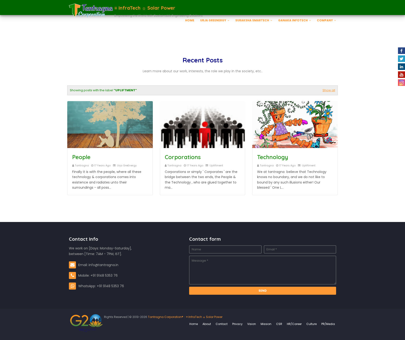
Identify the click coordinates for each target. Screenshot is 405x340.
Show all (328, 90)
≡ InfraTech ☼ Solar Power (144, 8)
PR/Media (328, 324)
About (206, 324)
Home (193, 324)
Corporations (183, 156)
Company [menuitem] (325, 20)
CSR (279, 324)
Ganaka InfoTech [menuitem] (293, 20)
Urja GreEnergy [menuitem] (213, 20)
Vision (251, 324)
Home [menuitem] (189, 20)
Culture (311, 324)
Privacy (237, 324)
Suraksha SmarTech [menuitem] (252, 20)
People (81, 156)
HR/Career (294, 324)
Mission (266, 324)
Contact (222, 324)
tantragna (82, 165)
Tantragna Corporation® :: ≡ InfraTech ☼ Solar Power (184, 317)
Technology (272, 156)
